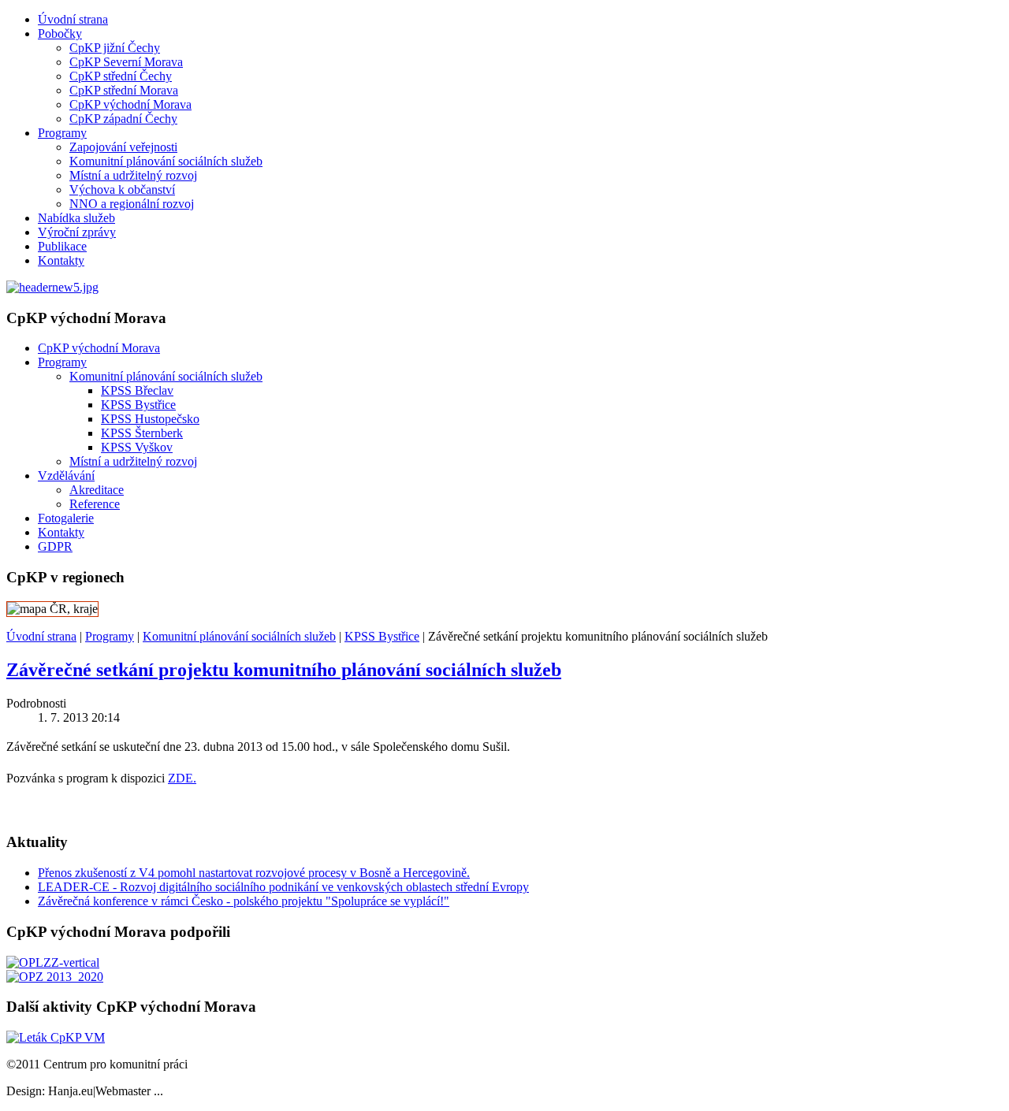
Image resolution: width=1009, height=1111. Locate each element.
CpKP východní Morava (130, 104)
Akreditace (96, 489)
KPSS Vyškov (137, 447)
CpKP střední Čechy (120, 76)
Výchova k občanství (122, 189)
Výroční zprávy (77, 232)
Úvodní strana (73, 19)
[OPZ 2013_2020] (54, 976)
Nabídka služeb (76, 218)
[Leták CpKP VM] (55, 1037)
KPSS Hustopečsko (150, 418)
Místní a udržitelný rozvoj (133, 175)
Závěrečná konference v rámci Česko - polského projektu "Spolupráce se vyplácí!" (243, 901)
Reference (94, 504)
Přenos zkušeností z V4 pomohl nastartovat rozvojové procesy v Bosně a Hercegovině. (254, 872)
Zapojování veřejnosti (123, 147)
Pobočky (60, 33)
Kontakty (61, 260)
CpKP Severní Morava (126, 62)
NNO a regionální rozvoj (131, 203)
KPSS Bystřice (138, 404)
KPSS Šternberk (142, 433)
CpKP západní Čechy (123, 118)
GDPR (55, 546)
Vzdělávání (66, 475)
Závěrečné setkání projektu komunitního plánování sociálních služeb (283, 670)
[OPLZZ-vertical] (52, 962)
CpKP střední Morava (123, 90)
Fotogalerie (66, 518)
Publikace (62, 246)
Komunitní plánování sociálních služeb (165, 161)
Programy (62, 132)
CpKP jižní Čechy (114, 47)
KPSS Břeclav (137, 390)
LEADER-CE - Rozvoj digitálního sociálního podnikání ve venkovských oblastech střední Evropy (283, 887)
